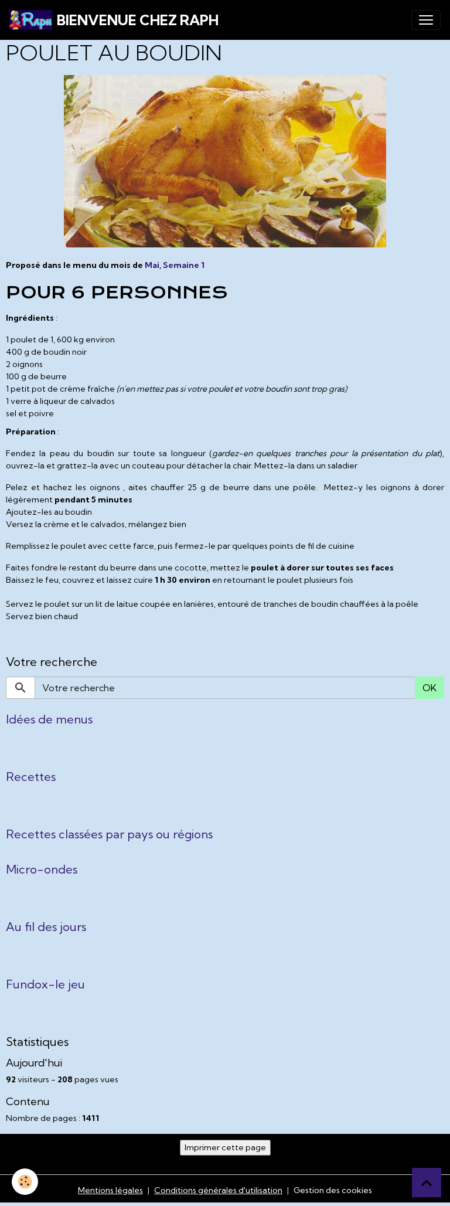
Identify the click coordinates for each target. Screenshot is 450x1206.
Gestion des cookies (333, 1190)
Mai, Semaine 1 (174, 265)
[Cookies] (25, 1181)
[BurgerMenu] (426, 20)
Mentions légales (110, 1190)
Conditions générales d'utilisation (218, 1190)
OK (429, 688)
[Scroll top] (426, 1182)
